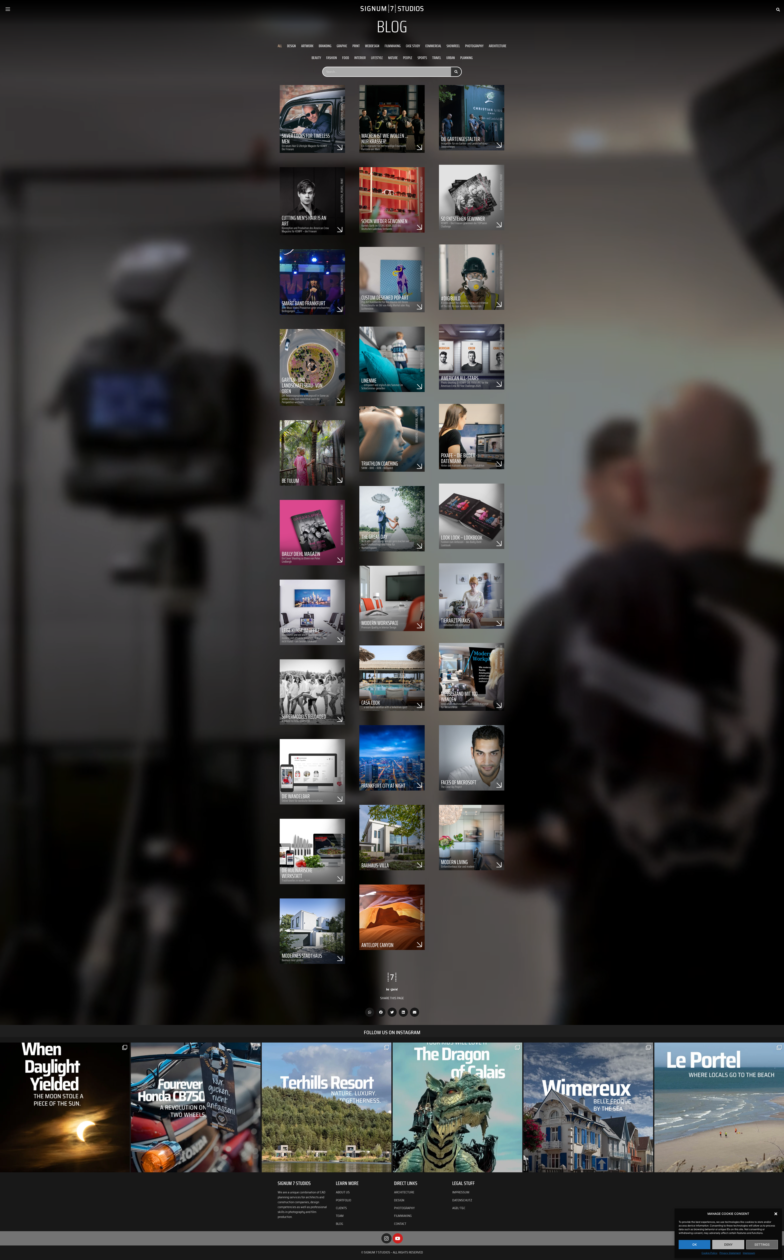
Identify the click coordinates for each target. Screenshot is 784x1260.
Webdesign (372, 46)
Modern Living (454, 862)
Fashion (331, 57)
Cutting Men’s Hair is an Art (304, 220)
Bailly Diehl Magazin (301, 553)
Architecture (497, 46)
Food (345, 57)
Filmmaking (393, 46)
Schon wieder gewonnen (384, 221)
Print (356, 46)
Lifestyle (377, 57)
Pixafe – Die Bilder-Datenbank (459, 458)
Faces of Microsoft (458, 782)
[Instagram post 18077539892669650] (719, 1107)
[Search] (456, 71)
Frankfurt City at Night (383, 785)
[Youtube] (398, 1238)
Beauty (316, 57)
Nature (393, 57)
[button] (776, 1214)
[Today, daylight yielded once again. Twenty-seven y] (65, 1107)
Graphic (342, 46)
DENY (728, 1245)
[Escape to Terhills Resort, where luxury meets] (326, 1107)
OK (694, 1245)
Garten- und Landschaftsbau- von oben (302, 385)
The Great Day (374, 536)
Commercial (433, 46)
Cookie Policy (709, 1252)
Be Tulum (290, 480)
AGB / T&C (458, 1208)
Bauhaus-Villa (375, 865)
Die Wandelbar (296, 796)
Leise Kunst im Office (301, 630)
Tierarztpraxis (455, 620)
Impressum (749, 1252)
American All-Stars (459, 378)
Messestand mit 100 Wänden (459, 696)
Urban (450, 57)
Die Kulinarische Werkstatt (297, 873)
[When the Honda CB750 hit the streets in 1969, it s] (196, 1107)
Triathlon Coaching (379, 463)
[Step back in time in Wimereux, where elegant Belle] (588, 1107)
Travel (436, 57)
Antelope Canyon (377, 945)
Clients (341, 1208)
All (280, 46)
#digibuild (450, 298)
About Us (343, 1192)
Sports (422, 57)
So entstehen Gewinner (463, 218)
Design (291, 46)
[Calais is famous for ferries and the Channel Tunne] (457, 1107)
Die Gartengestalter (460, 138)
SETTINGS (762, 1245)
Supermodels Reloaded (304, 716)
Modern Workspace (379, 622)
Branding (325, 46)
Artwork (307, 46)
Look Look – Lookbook (461, 537)
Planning (466, 57)
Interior (360, 57)
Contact (400, 1223)
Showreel (453, 46)
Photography (474, 46)
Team (340, 1215)
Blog (339, 1223)
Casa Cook (370, 702)
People (407, 57)
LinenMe (368, 380)
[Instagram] (386, 1238)
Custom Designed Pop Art (385, 297)
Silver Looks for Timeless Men (306, 138)
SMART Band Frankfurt (303, 303)
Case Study (413, 46)
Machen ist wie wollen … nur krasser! (384, 138)
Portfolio (343, 1200)
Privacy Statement (730, 1252)
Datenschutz (462, 1200)
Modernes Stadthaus (302, 955)
